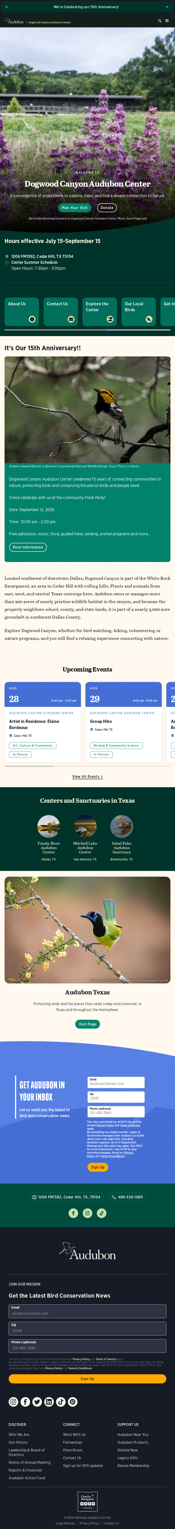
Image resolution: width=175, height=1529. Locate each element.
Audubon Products (133, 1442)
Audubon (87, 1251)
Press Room (72, 1450)
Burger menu (166, 20)
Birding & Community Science (116, 745)
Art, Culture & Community (33, 745)
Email (93, 1079)
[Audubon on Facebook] (25, 1402)
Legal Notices (65, 1523)
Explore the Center (97, 306)
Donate (107, 208)
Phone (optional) (100, 1108)
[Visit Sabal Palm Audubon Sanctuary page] (122, 836)
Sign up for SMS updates (83, 1466)
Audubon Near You (133, 1434)
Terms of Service (130, 1125)
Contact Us (57, 303)
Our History (18, 1442)
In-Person (20, 754)
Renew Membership (133, 1466)
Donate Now (128, 1450)
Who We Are (19, 1434)
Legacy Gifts (128, 1458)
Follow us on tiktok (101, 1213)
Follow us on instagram (87, 1213)
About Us (17, 303)
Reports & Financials (25, 1470)
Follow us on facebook (73, 1213)
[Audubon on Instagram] (13, 1402)
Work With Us (74, 1434)
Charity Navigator (87, 1499)
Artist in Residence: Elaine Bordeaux (43, 722)
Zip (92, 1094)
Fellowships (72, 1442)
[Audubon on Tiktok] (61, 1402)
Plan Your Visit (75, 208)
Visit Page (87, 1024)
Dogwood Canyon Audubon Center (50, 22)
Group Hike (123, 722)
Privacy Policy (105, 1125)
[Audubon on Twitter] (37, 1402)
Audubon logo (14, 21)
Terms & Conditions (112, 1156)
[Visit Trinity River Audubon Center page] (49, 836)
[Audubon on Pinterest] (72, 1402)
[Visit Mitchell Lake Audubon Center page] (85, 836)
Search (160, 21)
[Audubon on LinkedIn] (49, 1402)
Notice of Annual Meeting (29, 1462)
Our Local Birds (134, 306)
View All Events (86, 776)
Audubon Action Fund (27, 1478)
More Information (28, 547)
